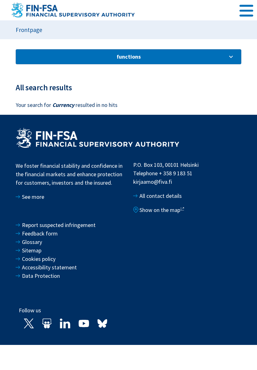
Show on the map (159, 210)
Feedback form (40, 233)
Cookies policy (38, 258)
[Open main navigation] (246, 10)
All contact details (160, 195)
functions (129, 56)
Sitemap (31, 250)
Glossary (32, 242)
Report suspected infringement (59, 225)
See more (33, 196)
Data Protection (41, 275)
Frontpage (29, 30)
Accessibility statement (49, 267)
